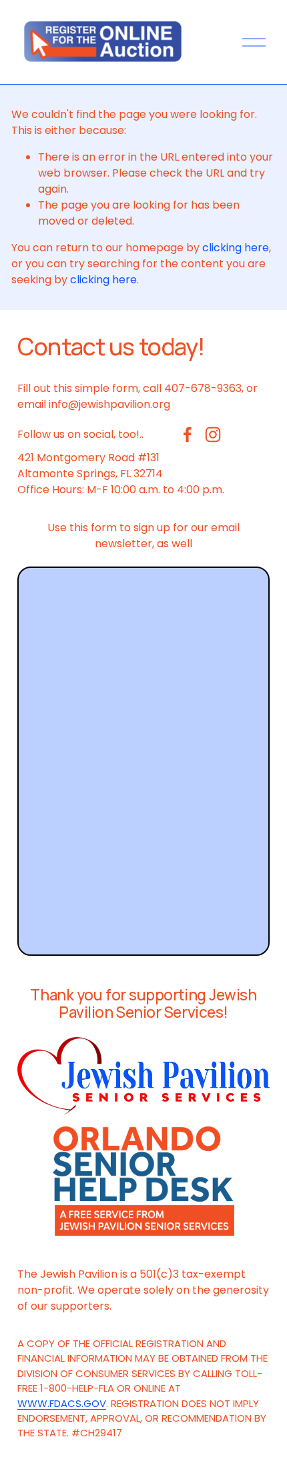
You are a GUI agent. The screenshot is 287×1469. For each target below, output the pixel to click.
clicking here (235, 247)
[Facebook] (188, 435)
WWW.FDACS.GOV (61, 1403)
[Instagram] (213, 435)
